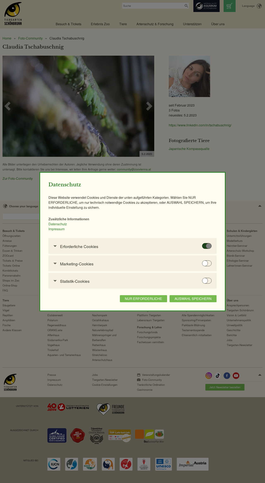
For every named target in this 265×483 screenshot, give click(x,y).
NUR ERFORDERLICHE (143, 298)
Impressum (56, 229)
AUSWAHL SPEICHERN (193, 298)
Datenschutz (57, 224)
